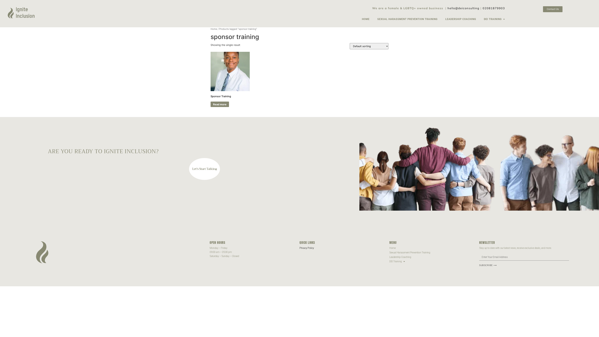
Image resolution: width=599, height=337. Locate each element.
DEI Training (493, 19)
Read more (219, 104)
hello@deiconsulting (463, 8)
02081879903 (494, 8)
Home (366, 19)
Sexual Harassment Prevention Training (407, 19)
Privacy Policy (307, 248)
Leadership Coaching (460, 19)
